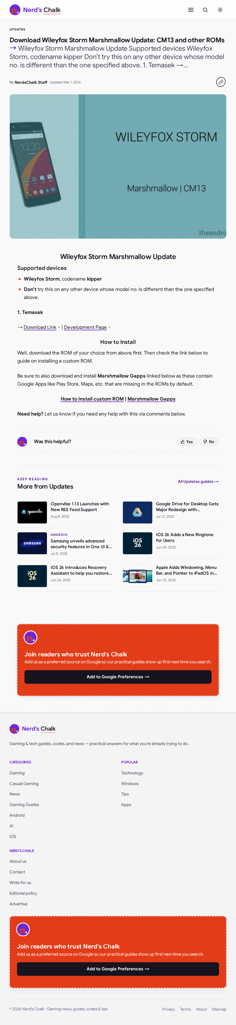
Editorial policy (23, 893)
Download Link (40, 327)
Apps (126, 804)
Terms (185, 1009)
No (211, 441)
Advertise (18, 903)
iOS (12, 836)
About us (17, 861)
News (14, 794)
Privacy (168, 1009)
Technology (132, 773)
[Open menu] (191, 10)
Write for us (20, 882)
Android (17, 815)
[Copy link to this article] (221, 82)
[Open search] (205, 9)
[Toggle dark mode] (220, 9)
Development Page (85, 327)
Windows (130, 783)
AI (11, 825)
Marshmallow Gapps (151, 399)
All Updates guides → (198, 481)
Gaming (17, 773)
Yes (189, 441)
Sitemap (219, 1009)
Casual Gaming (24, 783)
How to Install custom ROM (92, 399)
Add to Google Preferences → (118, 676)
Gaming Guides (24, 804)
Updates (17, 29)
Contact (17, 872)
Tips (125, 794)
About (201, 1009)
